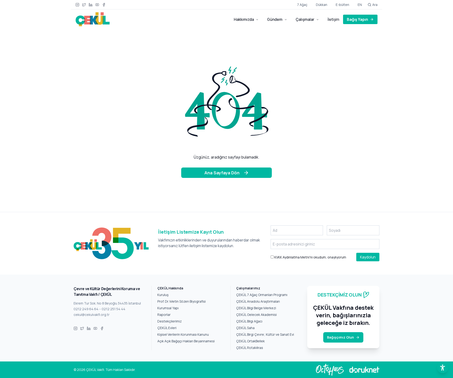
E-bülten (342, 4)
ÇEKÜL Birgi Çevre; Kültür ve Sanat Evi (265, 334)
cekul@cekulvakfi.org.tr (91, 314)
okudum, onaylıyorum (310, 257)
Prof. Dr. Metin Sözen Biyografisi (181, 301)
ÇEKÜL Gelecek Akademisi (256, 314)
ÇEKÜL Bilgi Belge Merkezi (256, 308)
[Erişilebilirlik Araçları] (442, 367)
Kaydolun (368, 257)
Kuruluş (162, 294)
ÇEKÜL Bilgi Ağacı (249, 321)
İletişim (333, 19)
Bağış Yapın (357, 19)
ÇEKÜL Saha (245, 328)
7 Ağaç (302, 4)
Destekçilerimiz (169, 321)
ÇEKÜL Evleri (166, 328)
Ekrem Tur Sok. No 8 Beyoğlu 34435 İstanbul (107, 303)
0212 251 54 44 (113, 309)
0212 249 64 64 (86, 309)
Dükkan (321, 4)
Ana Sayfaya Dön (221, 173)
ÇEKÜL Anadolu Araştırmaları (258, 301)
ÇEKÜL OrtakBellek (250, 341)
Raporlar (164, 314)
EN (360, 4)
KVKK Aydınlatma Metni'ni (293, 257)
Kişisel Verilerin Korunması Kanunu (183, 334)
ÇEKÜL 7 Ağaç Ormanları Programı (261, 294)
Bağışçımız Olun (340, 337)
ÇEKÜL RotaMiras (249, 347)
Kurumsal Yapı (168, 308)
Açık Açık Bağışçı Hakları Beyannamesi (186, 341)
